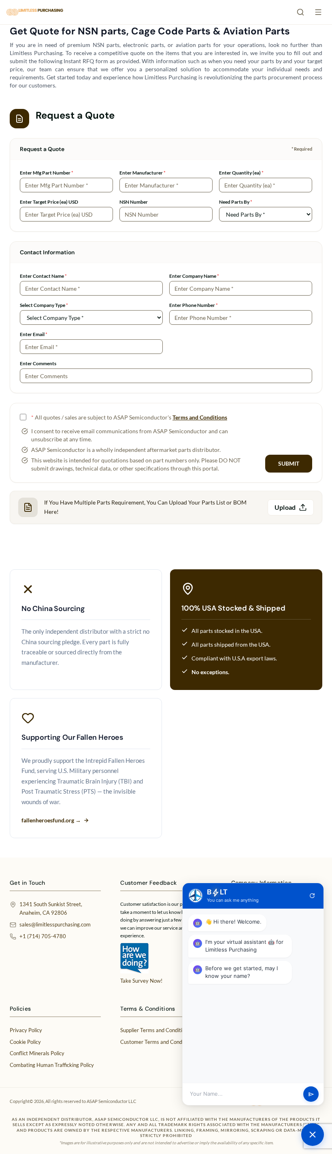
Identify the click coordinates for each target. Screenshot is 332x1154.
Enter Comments (38, 363)
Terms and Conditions (199, 417)
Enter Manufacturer (142, 173)
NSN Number (133, 202)
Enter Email (33, 334)
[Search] (300, 12)
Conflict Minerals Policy (37, 1053)
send (311, 1094)
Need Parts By (235, 202)
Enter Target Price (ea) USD (49, 202)
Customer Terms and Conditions (157, 1042)
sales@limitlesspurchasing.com (55, 924)
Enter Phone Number (193, 305)
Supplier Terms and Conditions (155, 1030)
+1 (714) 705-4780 (42, 936)
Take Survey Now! (141, 980)
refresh (312, 896)
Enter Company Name (194, 276)
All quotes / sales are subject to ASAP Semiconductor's (129, 417)
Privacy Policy (26, 1030)
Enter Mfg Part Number (46, 173)
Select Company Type (44, 305)
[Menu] (318, 12)
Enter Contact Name (43, 276)
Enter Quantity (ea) (241, 173)
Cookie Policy (25, 1042)
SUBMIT (288, 463)
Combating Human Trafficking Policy (52, 1065)
